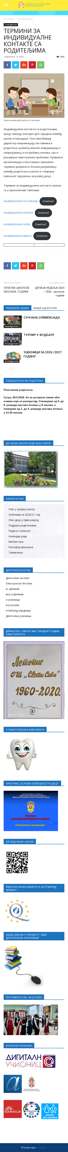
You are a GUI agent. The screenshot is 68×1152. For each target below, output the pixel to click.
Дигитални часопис (18, 578)
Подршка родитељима (22, 525)
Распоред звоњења (21, 547)
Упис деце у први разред (24, 520)
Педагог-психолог (20, 531)
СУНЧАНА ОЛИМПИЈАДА (42, 317)
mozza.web (12, 605)
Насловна (9, 18)
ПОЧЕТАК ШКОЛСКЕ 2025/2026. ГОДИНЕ (16, 289)
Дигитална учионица (18, 616)
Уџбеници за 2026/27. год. (24, 514)
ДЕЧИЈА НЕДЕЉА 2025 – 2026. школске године (49, 291)
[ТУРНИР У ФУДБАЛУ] (13, 339)
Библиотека (16, 541)
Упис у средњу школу (22, 509)
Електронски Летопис (19, 583)
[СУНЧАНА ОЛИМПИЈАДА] (13, 322)
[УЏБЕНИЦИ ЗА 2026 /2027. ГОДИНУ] (13, 356)
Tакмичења (16, 552)
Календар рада (18, 536)
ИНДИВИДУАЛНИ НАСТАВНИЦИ (21, 201)
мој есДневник (15, 594)
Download (48, 201)
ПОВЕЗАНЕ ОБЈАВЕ (17, 308)
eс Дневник (13, 589)
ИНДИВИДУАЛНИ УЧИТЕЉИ (18, 212)
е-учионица (13, 599)
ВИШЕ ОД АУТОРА (45, 308)
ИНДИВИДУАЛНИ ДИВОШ (18, 235)
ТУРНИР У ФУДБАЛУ (39, 335)
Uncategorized (25, 18)
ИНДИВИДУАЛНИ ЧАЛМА (17, 224)
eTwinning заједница (18, 610)
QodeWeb (41, 1147)
